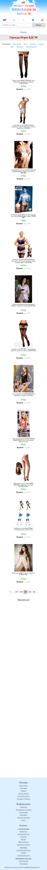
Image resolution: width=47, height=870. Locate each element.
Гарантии (23, 807)
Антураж (23, 848)
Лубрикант (24, 864)
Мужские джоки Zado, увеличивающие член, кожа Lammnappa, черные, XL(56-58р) (23, 216)
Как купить (23, 786)
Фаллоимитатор (23, 834)
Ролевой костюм (24, 855)
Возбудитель (23, 861)
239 (25, 592)
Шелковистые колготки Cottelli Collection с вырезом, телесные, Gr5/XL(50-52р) (23, 485)
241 (34, 592)
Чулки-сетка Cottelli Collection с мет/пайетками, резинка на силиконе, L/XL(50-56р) (23, 82)
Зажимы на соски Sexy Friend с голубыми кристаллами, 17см (23, 529)
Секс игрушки (23, 829)
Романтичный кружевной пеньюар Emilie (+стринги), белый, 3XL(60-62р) (23, 305)
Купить (19, 89)
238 (21, 592)
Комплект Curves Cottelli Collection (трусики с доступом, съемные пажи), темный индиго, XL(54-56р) (23, 261)
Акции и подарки (23, 818)
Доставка (23, 788)
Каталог (23, 32)
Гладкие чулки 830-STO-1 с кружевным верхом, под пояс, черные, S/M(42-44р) (23, 349)
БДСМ (23, 853)
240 (29, 592)
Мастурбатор (23, 842)
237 (16, 592)
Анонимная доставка (23, 810)
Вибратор (23, 831)
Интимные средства (23, 858)
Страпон (23, 837)
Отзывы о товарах (23, 799)
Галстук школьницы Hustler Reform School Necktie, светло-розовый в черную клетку (23, 440)
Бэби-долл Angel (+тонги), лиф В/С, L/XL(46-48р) (23, 573)
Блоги (23, 820)
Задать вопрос (23, 793)
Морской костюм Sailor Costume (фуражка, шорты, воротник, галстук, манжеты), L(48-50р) (23, 126)
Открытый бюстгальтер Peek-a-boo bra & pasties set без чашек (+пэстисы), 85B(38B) (23, 171)
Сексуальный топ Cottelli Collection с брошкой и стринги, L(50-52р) (23, 394)
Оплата (23, 791)
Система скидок (23, 796)
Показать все (23, 600)
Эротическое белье (24, 850)
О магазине (23, 812)
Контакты (23, 815)
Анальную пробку (23, 845)
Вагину (23, 839)
